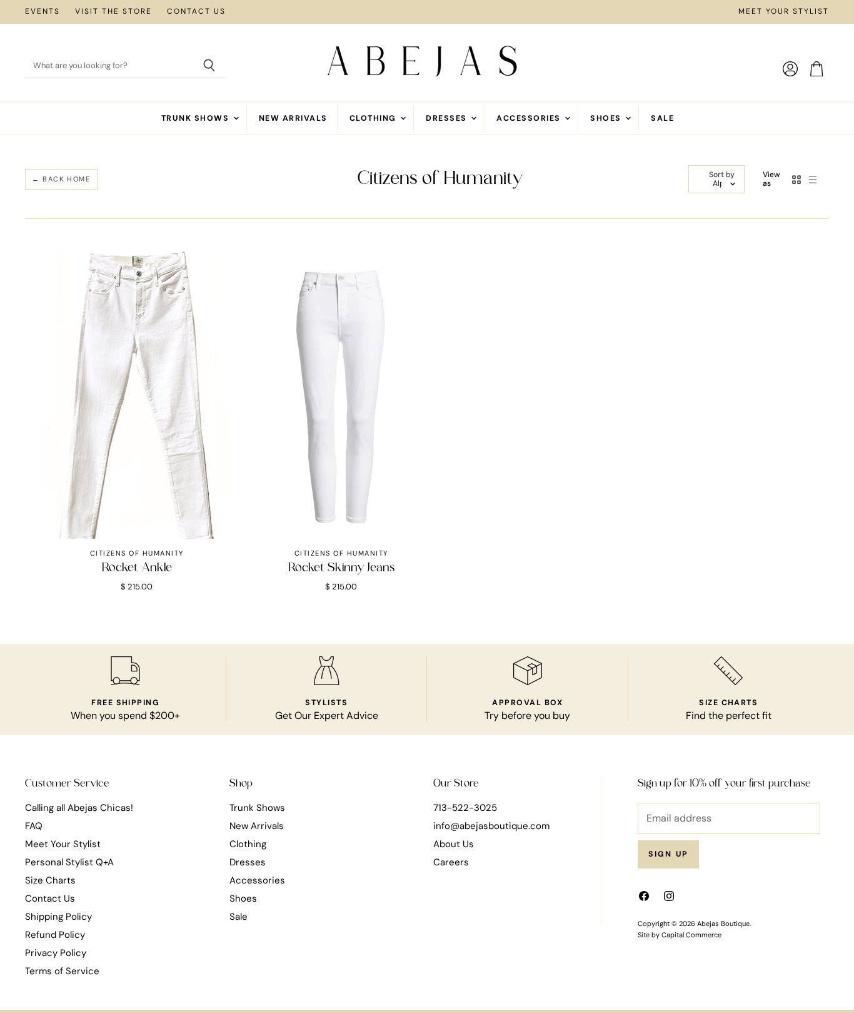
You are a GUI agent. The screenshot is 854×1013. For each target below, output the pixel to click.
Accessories (529, 118)
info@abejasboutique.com (491, 826)
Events (42, 12)
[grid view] (796, 179)
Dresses (448, 118)
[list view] (812, 179)
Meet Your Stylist (783, 12)
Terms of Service (62, 971)
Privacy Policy (55, 953)
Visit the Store (113, 12)
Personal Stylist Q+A (69, 862)
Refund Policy (55, 935)
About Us (453, 844)
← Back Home (61, 179)
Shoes (607, 118)
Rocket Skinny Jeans (341, 568)
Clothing (374, 118)
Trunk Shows (196, 118)
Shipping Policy (58, 916)
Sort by (722, 175)
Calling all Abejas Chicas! (79, 808)
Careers (451, 862)
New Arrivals (293, 118)
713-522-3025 (465, 808)
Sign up (668, 854)
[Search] (209, 66)
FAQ (34, 826)
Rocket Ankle (137, 568)
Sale (662, 118)
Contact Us (196, 12)
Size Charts (50, 880)
